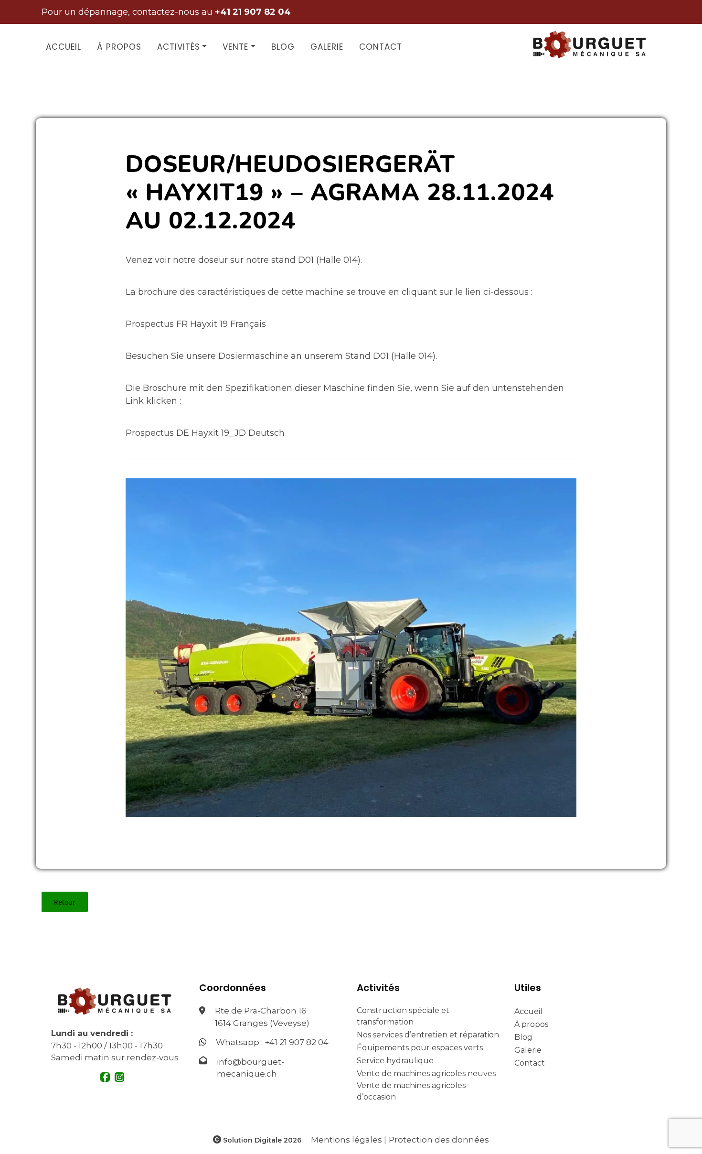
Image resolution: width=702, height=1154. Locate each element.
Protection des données (439, 1139)
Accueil (63, 47)
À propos (119, 47)
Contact (380, 47)
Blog (283, 47)
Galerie (326, 47)
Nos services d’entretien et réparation (428, 1034)
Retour (64, 901)
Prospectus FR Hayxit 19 (177, 324)
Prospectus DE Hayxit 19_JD (186, 433)
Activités (178, 47)
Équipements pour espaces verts (420, 1047)
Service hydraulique (395, 1060)
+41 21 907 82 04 (297, 1042)
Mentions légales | (348, 1139)
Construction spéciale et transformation (403, 1016)
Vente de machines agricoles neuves (426, 1073)
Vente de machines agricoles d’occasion (411, 1091)
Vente (235, 47)
